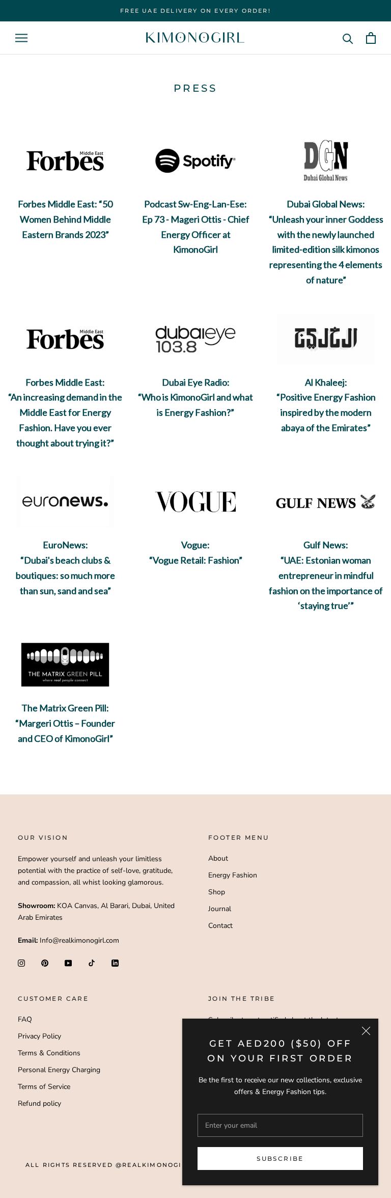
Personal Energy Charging (59, 1070)
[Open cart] (371, 38)
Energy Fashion (232, 875)
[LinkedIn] (115, 962)
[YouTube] (68, 962)
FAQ (25, 1019)
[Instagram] (21, 962)
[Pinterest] (44, 962)
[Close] (366, 1030)
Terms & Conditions (49, 1053)
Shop (216, 892)
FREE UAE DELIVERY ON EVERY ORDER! (195, 10)
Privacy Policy (39, 1036)
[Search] (348, 38)
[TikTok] (91, 962)
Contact (220, 925)
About (218, 858)
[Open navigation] (21, 38)
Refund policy (39, 1103)
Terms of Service (44, 1086)
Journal (219, 909)
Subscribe (280, 1158)
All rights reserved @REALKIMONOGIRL (108, 1164)
